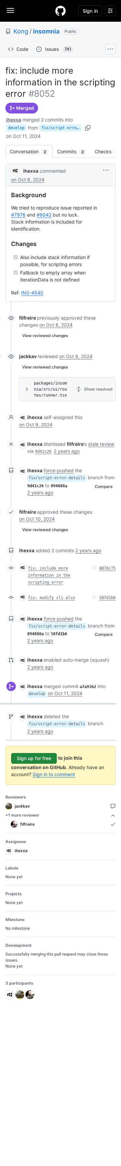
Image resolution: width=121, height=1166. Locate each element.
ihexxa (13, 119)
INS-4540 (32, 293)
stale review (101, 444)
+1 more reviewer (22, 815)
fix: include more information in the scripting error (49, 575)
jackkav (28, 356)
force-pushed (59, 470)
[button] (106, 170)
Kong (20, 31)
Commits (73, 151)
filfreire (27, 318)
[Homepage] (60, 10)
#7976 (18, 215)
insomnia (46, 31)
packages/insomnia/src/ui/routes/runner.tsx (50, 389)
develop (16, 128)
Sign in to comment (54, 774)
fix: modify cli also (51, 597)
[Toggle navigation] (10, 10)
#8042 (44, 215)
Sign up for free (34, 758)
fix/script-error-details (61, 128)
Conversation (31, 151)
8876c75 (107, 568)
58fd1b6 (107, 597)
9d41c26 (43, 451)
